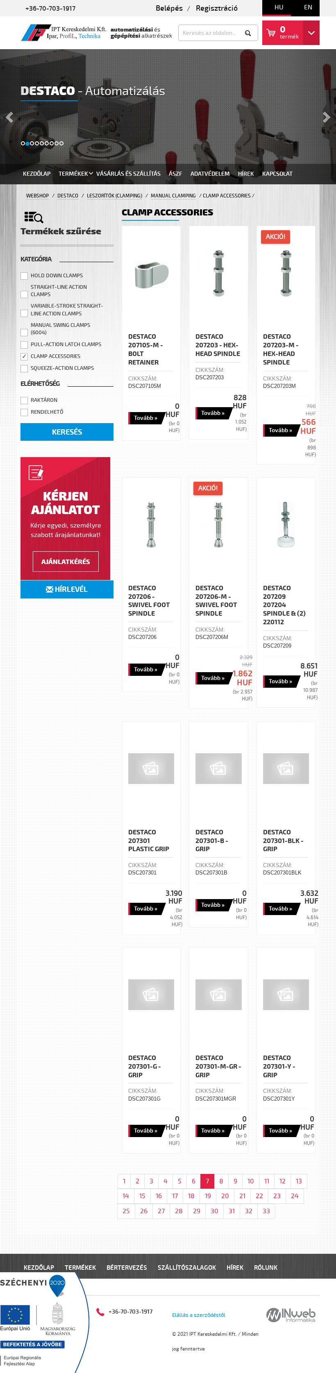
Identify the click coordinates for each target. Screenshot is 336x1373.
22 (259, 1196)
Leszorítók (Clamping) (114, 196)
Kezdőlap (36, 173)
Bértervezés (127, 1268)
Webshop (37, 196)
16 (159, 1196)
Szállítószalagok (187, 1268)
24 (295, 1196)
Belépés (169, 8)
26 (144, 1211)
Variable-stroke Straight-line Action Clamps (67, 310)
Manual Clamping (173, 196)
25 (126, 1211)
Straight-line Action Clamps (59, 291)
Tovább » (145, 418)
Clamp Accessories (55, 356)
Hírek (246, 173)
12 (282, 1181)
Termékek (73, 173)
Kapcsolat (277, 173)
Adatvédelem (210, 173)
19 (208, 1196)
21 (242, 1196)
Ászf (175, 173)
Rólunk (265, 1268)
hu (279, 7)
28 (179, 1211)
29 (196, 1211)
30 (214, 1211)
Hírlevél (70, 589)
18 (191, 1196)
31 (232, 1211)
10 (250, 1181)
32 (248, 1211)
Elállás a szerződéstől (198, 1315)
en (308, 7)
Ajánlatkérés (65, 562)
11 (266, 1181)
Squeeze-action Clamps (62, 368)
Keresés (67, 432)
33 (266, 1211)
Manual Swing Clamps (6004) (60, 329)
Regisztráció (217, 8)
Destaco (67, 196)
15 (142, 1196)
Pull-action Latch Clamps (66, 344)
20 (225, 1196)
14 (126, 1196)
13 (299, 1181)
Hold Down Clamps (57, 275)
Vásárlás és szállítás (128, 173)
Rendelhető (47, 412)
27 (161, 1211)
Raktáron (44, 400)
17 (175, 1196)
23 (277, 1196)
